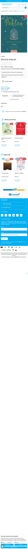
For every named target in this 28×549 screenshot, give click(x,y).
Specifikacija (4, 103)
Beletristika (17, 170)
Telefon (2, 232)
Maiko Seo (17, 176)
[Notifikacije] (2, 546)
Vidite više (4, 76)
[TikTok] (17, 215)
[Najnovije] (3, 124)
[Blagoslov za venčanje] (20, 163)
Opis (2, 106)
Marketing (16, 542)
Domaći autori (4, 170)
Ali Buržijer (4, 141)
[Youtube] (13, 215)
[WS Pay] (15, 247)
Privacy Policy (23, 241)
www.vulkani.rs (7, 257)
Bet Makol (16, 141)
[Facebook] (2, 215)
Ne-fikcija (15, 11)
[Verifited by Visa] (16, 250)
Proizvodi (10, 11)
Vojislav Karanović (5, 176)
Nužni (4, 542)
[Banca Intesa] (6, 250)
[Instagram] (9, 215)
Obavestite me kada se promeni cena (11, 91)
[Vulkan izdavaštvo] (6, 4)
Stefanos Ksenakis (8, 67)
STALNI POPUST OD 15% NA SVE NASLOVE (14, 1)
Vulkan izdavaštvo (4, 11)
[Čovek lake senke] (7, 163)
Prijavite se (4, 238)
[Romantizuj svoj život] (20, 128)
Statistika (9, 542)
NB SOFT (16, 257)
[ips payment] (19, 247)
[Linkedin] (21, 215)
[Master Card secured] (13, 250)
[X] (6, 215)
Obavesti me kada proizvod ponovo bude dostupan (18, 96)
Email (2, 227)
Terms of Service (6, 243)
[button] (23, 4)
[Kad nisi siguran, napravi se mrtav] (7, 128)
